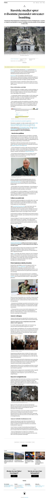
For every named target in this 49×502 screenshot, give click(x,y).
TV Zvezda (32, 125)
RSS (41, 486)
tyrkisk (20, 145)
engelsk (13, 145)
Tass (26, 69)
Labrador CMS (26, 497)
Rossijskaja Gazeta (18, 124)
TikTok (40, 485)
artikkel (33, 442)
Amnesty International (16, 243)
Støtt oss (37, 2)
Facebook (36, 485)
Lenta (30, 124)
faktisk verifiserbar (28, 442)
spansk (17, 145)
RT (34, 123)
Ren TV (33, 124)
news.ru (12, 124)
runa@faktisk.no (29, 485)
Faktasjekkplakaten (7, 486)
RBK (37, 123)
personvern (19, 487)
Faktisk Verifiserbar (29, 151)
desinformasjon (17, 442)
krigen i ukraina (22, 442)
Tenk (34, 2)
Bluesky (36, 486)
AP (14, 253)
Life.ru (24, 124)
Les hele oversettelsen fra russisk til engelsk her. (21, 121)
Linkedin (39, 486)
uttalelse (12, 276)
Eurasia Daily (26, 125)
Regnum (21, 125)
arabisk (25, 145)
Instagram (42, 485)
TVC (27, 124)
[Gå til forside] (6, 2)
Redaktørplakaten (11, 485)
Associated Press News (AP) (25, 127)
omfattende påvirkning (16, 181)
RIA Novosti (13, 75)
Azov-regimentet (21, 266)
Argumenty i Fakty (15, 125)
